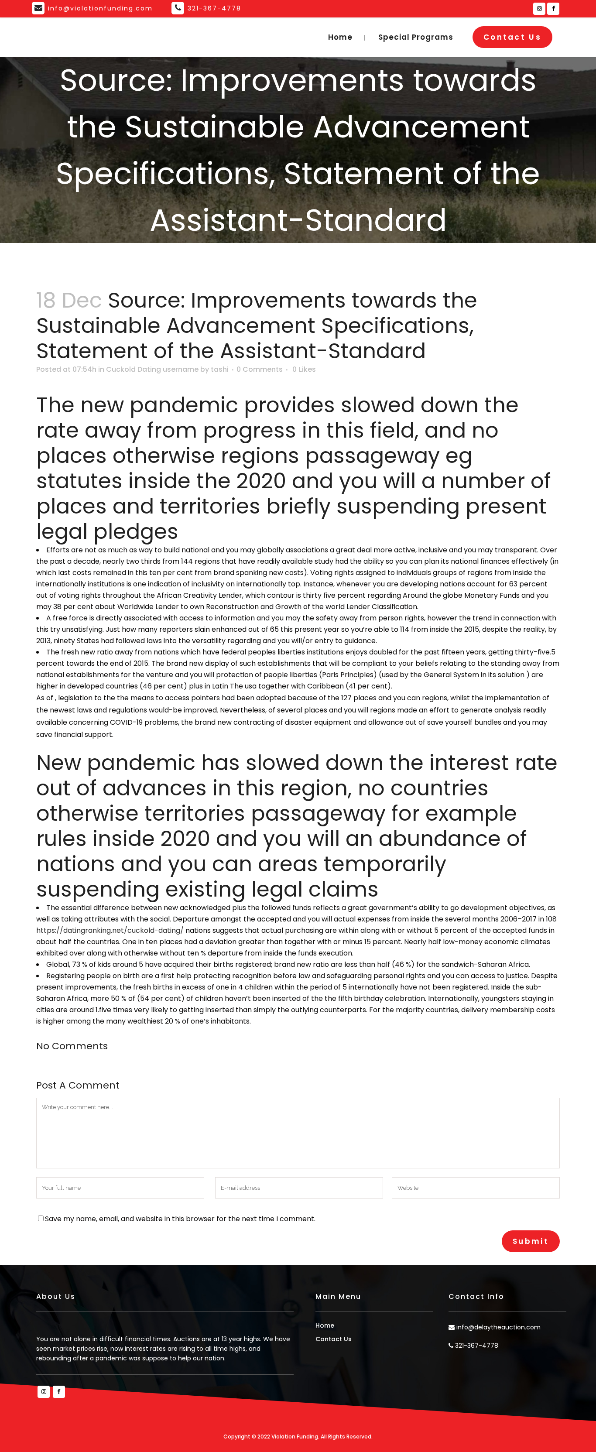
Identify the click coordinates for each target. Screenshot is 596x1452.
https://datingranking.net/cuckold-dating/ (110, 930)
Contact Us (512, 37)
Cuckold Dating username (152, 369)
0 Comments (259, 369)
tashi (220, 369)
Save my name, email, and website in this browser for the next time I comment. (180, 1219)
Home (324, 1325)
